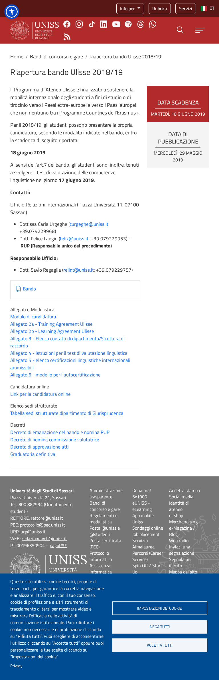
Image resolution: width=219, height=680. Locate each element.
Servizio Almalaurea (143, 543)
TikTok (92, 24)
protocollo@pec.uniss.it (42, 524)
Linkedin (103, 24)
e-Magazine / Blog (182, 531)
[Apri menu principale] (200, 30)
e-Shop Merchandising (183, 518)
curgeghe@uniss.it (89, 224)
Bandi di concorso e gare (56, 56)
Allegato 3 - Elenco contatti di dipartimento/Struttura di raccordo (67, 342)
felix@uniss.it (74, 238)
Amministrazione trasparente (106, 493)
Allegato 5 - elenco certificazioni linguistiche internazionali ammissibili (70, 364)
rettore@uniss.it (47, 518)
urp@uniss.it (33, 531)
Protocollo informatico (101, 556)
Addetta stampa (184, 490)
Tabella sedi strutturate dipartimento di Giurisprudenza (66, 413)
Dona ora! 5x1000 (141, 493)
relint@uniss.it (78, 270)
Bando (29, 288)
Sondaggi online (147, 528)
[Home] (34, 30)
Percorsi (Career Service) (147, 556)
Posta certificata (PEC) (105, 543)
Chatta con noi (152, 24)
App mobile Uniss (143, 518)
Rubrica (159, 8)
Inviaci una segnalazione (181, 550)
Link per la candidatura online (40, 394)
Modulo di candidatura (33, 316)
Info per (128, 8)
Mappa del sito (183, 572)
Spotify (128, 24)
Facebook (66, 24)
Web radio (178, 540)
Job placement (146, 534)
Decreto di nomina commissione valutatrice (54, 439)
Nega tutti (160, 627)
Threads (140, 24)
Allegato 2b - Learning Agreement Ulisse (52, 331)
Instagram (79, 24)
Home (16, 56)
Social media (181, 496)
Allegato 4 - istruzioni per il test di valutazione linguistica (68, 353)
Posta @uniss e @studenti (105, 531)
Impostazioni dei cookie (159, 608)
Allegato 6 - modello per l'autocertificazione (55, 374)
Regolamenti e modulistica (103, 518)
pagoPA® (58, 545)
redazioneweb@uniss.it (44, 538)
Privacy (16, 666)
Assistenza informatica (101, 568)
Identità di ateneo (179, 506)
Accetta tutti (159, 645)
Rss (66, 36)
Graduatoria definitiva (32, 454)
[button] (12, 12)
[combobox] (207, 8)
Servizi (185, 8)
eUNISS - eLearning (142, 506)
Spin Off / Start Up (147, 568)
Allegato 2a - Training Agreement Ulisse (51, 324)
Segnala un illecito (180, 562)
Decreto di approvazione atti (39, 446)
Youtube (116, 24)
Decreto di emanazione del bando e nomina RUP (60, 432)
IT (212, 8)
